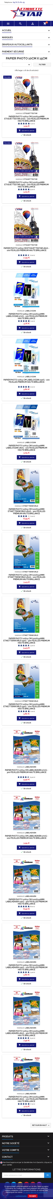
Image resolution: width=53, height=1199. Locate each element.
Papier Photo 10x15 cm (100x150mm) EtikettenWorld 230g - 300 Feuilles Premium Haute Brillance (26, 640)
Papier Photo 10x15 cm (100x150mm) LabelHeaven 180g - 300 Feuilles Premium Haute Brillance (26, 1033)
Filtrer (42, 65)
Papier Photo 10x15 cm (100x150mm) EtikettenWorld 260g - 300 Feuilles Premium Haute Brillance (26, 511)
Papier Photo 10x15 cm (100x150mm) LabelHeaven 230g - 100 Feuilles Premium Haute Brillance (26, 967)
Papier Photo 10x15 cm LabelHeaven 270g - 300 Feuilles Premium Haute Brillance (26, 771)
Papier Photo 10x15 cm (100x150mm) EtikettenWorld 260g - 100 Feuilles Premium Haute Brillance (26, 577)
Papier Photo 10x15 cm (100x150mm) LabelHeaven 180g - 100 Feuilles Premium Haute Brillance (26, 1099)
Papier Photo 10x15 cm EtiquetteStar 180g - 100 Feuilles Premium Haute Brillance (26, 249)
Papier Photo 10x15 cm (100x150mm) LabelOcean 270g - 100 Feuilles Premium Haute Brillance (26, 316)
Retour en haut (41, 1125)
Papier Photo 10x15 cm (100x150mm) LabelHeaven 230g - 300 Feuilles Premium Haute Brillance (26, 901)
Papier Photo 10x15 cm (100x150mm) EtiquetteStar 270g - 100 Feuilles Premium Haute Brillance (26, 118)
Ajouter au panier (26, 130)
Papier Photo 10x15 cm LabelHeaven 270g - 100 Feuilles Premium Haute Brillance (26, 837)
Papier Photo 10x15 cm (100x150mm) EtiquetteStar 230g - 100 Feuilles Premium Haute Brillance (26, 184)
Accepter (32, 1196)
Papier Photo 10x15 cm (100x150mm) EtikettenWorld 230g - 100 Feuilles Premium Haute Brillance (26, 706)
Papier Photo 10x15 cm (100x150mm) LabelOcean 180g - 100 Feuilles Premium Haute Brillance (26, 448)
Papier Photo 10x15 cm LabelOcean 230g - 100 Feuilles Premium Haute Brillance (27, 381)
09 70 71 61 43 (19, 2)
